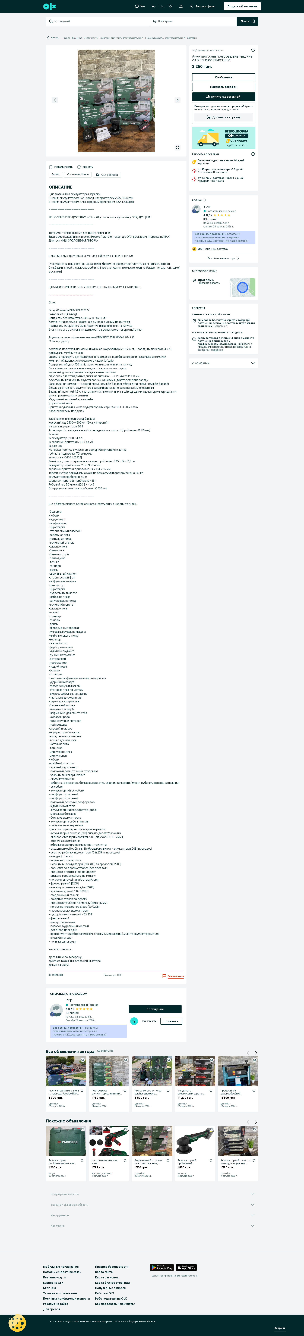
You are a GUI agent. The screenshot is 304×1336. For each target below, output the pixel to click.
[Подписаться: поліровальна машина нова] (125, 1160)
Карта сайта (104, 1272)
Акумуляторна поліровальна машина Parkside (61, 1163)
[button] (256, 1053)
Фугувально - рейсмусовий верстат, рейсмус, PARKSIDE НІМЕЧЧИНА (191, 1095)
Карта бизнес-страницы (112, 1282)
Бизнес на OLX (53, 1282)
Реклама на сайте (55, 1304)
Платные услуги (54, 1277)
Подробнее (220, 326)
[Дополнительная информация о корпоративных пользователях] (204, 200)
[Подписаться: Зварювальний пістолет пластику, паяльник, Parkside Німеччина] (168, 1160)
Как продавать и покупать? (115, 1304)
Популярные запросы (110, 1288)
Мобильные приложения (61, 1266)
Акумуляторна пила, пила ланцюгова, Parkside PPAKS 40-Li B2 (64, 1093)
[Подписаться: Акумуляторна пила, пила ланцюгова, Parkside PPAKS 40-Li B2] (82, 1091)
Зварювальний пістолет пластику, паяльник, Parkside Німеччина (148, 1163)
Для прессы (51, 1309)
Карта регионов (107, 1277)
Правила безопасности (111, 1266)
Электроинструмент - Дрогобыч (181, 38)
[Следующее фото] (177, 100)
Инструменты (91, 38)
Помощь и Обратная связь (62, 1272)
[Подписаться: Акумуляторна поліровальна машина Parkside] (82, 1160)
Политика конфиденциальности (66, 1298)
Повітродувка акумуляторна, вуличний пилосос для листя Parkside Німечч (106, 1095)
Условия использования (60, 1293)
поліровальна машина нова (104, 1162)
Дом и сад (77, 38)
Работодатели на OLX (111, 1298)
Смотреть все (105, 1050)
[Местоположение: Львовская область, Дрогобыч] (242, 287)
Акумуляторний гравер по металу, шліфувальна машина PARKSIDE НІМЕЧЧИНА (236, 1165)
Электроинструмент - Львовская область (143, 38)
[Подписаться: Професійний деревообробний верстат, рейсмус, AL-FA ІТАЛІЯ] (253, 1091)
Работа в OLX (104, 1293)
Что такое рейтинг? (94, 1034)
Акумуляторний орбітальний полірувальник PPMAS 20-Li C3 (193, 1165)
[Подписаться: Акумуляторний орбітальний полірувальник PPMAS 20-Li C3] (211, 1160)
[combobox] (102, 21)
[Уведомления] (181, 6)
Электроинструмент (110, 38)
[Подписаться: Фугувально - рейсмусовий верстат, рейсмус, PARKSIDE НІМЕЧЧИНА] (211, 1091)
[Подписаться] (253, 50)
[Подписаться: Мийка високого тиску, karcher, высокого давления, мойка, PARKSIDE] (168, 1091)
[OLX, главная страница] (49, 6)
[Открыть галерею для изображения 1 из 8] (177, 148)
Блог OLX (49, 1288)
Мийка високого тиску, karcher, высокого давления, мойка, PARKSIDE (150, 1093)
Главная (66, 38)
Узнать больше (147, 1321)
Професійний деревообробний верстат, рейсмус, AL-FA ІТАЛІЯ (235, 1095)
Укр (154, 6)
